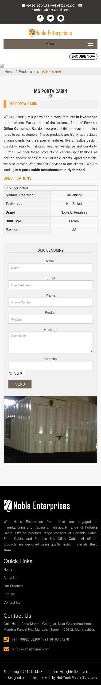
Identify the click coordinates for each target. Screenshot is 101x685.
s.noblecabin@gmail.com (50, 10)
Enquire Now (83, 56)
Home (9, 71)
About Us (10, 577)
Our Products (13, 585)
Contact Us (12, 602)
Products (25, 71)
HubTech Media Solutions (77, 677)
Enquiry (9, 594)
